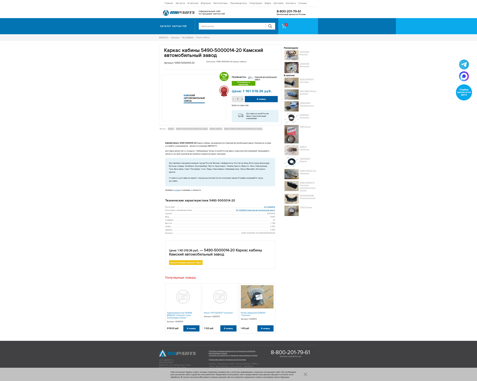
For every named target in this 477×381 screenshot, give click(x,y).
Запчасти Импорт (243, 364)
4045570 (179, 321)
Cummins (212, 364)
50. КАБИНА (269, 207)
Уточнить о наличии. (243, 83)
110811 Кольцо (305, 127)
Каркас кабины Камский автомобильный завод (243, 129)
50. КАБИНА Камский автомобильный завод (255, 210)
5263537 (216, 316)
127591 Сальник (306, 207)
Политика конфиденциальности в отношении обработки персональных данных (232, 352)
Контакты (291, 3)
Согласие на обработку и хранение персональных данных (233, 355)
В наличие (193, 3)
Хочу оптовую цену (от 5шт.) (185, 262)
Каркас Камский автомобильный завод (191, 129)
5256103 (253, 319)
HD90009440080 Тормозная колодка (307, 196)
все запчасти (236, 366)
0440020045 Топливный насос (307, 104)
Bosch (212, 366)
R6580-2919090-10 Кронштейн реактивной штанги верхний (307, 186)
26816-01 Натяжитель (304, 148)
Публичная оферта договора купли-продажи (227, 360)
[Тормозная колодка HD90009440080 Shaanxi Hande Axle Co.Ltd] (291, 198)
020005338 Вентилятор (304, 65)
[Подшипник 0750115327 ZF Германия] (291, 118)
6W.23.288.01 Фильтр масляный (308, 92)
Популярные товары (226, 364)
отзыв (177, 190)
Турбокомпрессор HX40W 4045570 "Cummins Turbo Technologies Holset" (179, 315)
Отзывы (302, 3)
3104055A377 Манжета (305, 160)
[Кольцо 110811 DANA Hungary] (291, 134)
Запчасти (180, 3)
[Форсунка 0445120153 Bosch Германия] (291, 55)
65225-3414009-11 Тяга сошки (307, 80)
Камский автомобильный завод (266, 78)
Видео (268, 3)
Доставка (278, 3)
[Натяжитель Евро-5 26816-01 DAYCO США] (291, 150)
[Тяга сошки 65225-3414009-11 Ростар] (291, 82)
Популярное (255, 3)
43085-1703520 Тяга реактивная (308, 172)
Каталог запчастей (173, 26)
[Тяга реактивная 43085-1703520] (291, 174)
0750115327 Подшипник (304, 116)
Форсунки (206, 3)
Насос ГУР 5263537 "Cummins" (218, 313)
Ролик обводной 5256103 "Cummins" (253, 314)
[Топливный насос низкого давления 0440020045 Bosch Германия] (291, 106)
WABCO (255, 364)
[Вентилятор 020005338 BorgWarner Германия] (291, 67)
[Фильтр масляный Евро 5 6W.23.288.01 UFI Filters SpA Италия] (291, 94)
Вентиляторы (221, 3)
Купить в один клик (240, 105)
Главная (168, 3)
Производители (238, 3)
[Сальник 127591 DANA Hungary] (291, 210)
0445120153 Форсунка (304, 53)
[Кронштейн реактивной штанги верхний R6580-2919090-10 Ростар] (291, 186)
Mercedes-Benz (222, 366)
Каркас (171, 129)
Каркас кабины (216, 129)
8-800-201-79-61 (289, 11)
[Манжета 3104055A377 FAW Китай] (291, 162)
